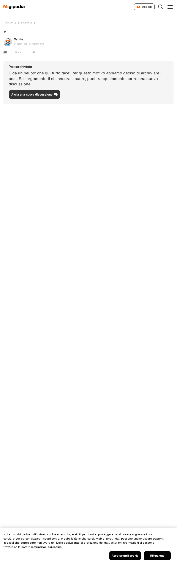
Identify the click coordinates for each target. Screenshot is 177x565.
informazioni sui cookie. (46, 547)
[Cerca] (160, 6)
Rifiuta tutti (157, 556)
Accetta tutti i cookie (125, 556)
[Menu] (170, 7)
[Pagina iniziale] (14, 7)
